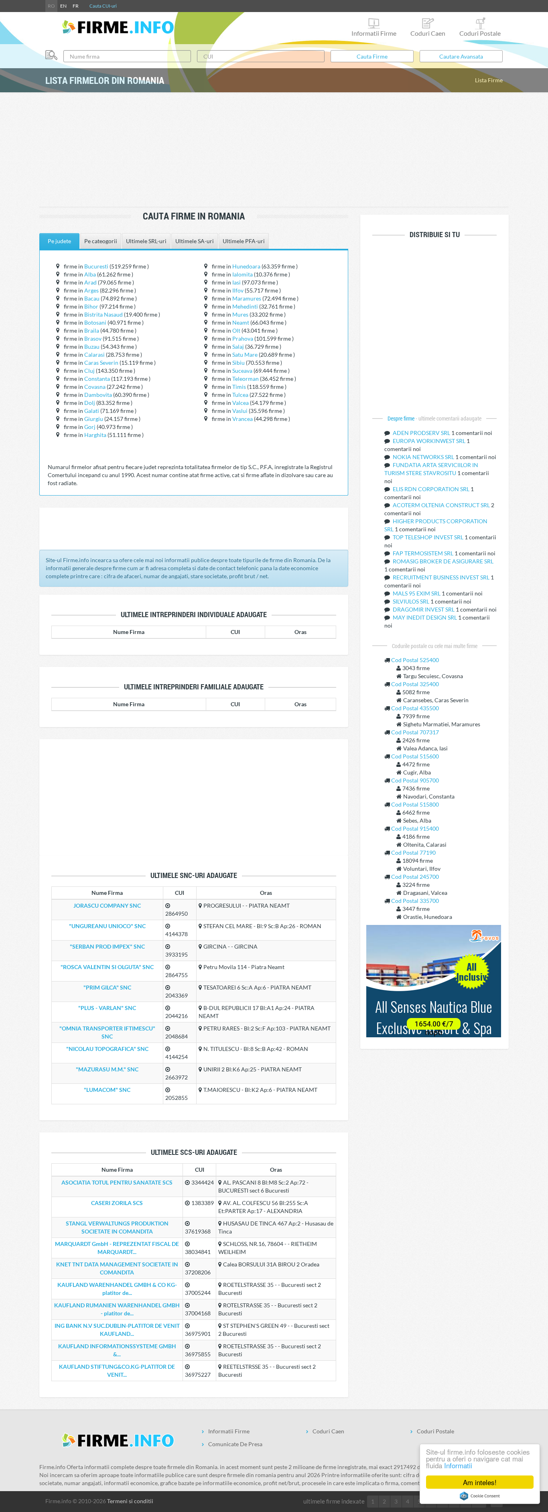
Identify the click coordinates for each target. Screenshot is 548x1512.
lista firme (489, 80)
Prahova (242, 338)
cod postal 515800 (415, 804)
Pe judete (59, 241)
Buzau (91, 346)
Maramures (246, 298)
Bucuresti (96, 266)
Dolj (89, 402)
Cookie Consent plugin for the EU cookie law (480, 1496)
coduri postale (480, 33)
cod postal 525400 (415, 659)
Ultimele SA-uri (194, 241)
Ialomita (242, 274)
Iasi (236, 282)
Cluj (89, 370)
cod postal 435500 (415, 708)
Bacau (91, 298)
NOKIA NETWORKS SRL (424, 456)
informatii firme (373, 33)
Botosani (95, 322)
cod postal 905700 (415, 780)
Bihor (91, 306)
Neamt (240, 322)
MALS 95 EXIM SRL (417, 593)
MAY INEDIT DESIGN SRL (425, 617)
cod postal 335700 (415, 900)
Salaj (238, 346)
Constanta (97, 378)
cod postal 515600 (415, 756)
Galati (91, 410)
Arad (90, 282)
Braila (91, 330)
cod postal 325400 (415, 684)
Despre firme (402, 418)
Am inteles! (480, 1482)
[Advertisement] (274, 150)
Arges (91, 290)
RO (51, 6)
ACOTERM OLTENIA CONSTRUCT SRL (442, 505)
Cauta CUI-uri (103, 5)
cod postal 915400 (415, 828)
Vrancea (242, 418)
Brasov (92, 338)
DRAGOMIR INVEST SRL (424, 609)
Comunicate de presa (235, 1444)
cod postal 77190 (413, 852)
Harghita (95, 434)
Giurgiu (93, 418)
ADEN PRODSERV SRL (422, 432)
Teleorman (245, 378)
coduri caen (427, 33)
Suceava (242, 370)
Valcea (240, 402)
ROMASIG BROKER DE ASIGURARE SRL (443, 561)
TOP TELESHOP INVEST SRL (429, 537)
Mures (240, 314)
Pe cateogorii (100, 241)
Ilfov (238, 290)
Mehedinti (245, 306)
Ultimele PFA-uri (244, 241)
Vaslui (240, 410)
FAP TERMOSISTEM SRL (424, 553)
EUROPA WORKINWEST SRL (430, 440)
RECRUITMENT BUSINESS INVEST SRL (442, 577)
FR (76, 6)
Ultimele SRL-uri (146, 241)
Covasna (95, 386)
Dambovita (98, 394)
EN (63, 6)
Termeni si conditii (130, 1501)
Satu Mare (245, 354)
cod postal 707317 (415, 732)
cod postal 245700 (415, 876)
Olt (236, 330)
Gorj (89, 426)
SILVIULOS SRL (411, 601)
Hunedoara (246, 266)
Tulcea (240, 394)
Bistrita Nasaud (103, 314)
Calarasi (94, 354)
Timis (239, 386)
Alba (90, 274)
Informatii (458, 1465)
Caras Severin (101, 362)
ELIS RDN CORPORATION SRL (432, 489)
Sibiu (238, 362)
